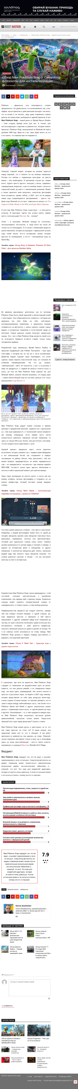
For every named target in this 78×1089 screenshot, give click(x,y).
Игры (14, 35)
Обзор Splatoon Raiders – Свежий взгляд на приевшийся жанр (11, 1040)
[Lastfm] (17, 916)
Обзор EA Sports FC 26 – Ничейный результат (43, 1049)
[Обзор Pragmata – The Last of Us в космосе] (39, 1030)
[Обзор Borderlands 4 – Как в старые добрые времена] (5, 1060)
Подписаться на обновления (64, 96)
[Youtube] (65, 107)
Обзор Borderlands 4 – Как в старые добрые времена (17, 1059)
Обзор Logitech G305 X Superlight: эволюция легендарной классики (64, 222)
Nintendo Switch (13, 889)
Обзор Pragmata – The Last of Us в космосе (38, 1039)
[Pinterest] (13, 97)
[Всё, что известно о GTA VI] (56, 307)
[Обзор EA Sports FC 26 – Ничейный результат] (31, 1049)
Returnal (23, 216)
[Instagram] (73, 104)
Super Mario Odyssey (40, 204)
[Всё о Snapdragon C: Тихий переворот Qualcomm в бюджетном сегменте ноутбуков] (56, 337)
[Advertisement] (26, 295)
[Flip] (36, 97)
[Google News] (68, 107)
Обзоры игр (24, 35)
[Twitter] (59, 104)
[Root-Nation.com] (11, 26)
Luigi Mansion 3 (18, 380)
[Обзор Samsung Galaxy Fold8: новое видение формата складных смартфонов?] (56, 327)
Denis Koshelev (23, 906)
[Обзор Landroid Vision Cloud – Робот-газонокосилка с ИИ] (30, 933)
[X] (8, 97)
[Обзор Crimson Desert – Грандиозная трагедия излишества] (5, 1049)
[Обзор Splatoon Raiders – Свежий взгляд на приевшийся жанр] (4, 949)
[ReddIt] (17, 97)
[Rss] (56, 104)
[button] (43, 26)
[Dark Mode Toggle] (75, 1082)
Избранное (24, 889)
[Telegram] (22, 97)
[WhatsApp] (27, 97)
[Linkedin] (66, 104)
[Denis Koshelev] (8, 910)
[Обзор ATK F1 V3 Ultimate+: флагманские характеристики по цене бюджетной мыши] (4, 933)
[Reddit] (70, 104)
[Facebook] (3, 97)
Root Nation (5, 35)
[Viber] (31, 97)
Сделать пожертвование (65, 359)
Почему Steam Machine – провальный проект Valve (62, 186)
